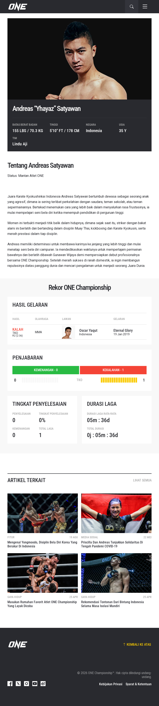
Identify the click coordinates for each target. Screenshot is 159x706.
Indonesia (94, 130)
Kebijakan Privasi (110, 684)
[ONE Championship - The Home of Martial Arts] (17, 7)
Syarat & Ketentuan (139, 684)
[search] (131, 6)
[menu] (145, 7)
